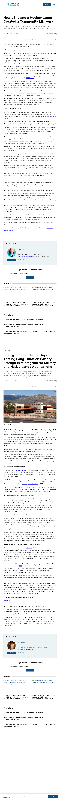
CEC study (8, 609)
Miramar (29, 548)
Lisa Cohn (6, 381)
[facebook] (24, 39)
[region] (30, 797)
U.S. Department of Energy (30, 484)
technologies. (48, 487)
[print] (55, 39)
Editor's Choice (8, 13)
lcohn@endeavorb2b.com (25, 649)
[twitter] (30, 39)
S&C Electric (30, 78)
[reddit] (32, 39)
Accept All (52, 796)
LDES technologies (9, 601)
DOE (24, 583)
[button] (5, 4)
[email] (35, 39)
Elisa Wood (7, 34)
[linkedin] (27, 39)
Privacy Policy (6, 797)
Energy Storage (8, 350)
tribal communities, (21, 470)
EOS (20, 566)
